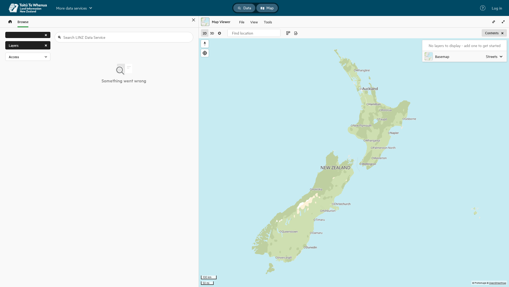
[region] (354, 162)
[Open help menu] (483, 8)
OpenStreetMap (497, 282)
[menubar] (255, 22)
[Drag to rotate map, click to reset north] (205, 44)
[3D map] (212, 33)
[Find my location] (205, 53)
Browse (22, 21)
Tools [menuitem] (268, 21)
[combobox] (253, 33)
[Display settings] (219, 33)
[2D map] (204, 33)
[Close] (193, 19)
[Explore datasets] (10, 21)
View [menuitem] (254, 21)
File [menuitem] (241, 21)
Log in (497, 8)
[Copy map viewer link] (493, 22)
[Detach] (185, 19)
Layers (14, 45)
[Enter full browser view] (503, 22)
